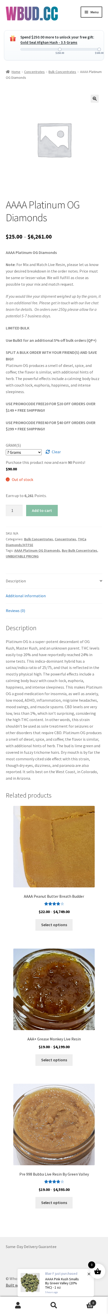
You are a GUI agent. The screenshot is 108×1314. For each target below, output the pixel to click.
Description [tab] (16, 580)
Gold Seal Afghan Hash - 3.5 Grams (48, 42)
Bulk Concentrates (62, 71)
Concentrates (34, 71)
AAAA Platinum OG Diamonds (37, 550)
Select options (54, 924)
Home (16, 71)
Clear (56, 451)
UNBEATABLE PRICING (22, 556)
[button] (95, 99)
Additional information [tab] (26, 595)
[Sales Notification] (56, 1282)
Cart (83, 1301)
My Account (18, 1305)
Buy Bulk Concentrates (79, 550)
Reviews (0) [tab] (15, 610)
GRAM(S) (13, 445)
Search (54, 1305)
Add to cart (42, 510)
